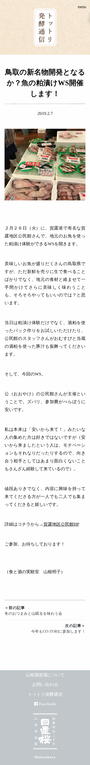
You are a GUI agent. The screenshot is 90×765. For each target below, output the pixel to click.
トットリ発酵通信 (45, 694)
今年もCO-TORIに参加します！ (58, 628)
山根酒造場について (45, 675)
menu (82, 7)
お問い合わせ (45, 684)
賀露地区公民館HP (61, 524)
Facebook (47, 703)
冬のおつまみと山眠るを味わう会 (33, 610)
